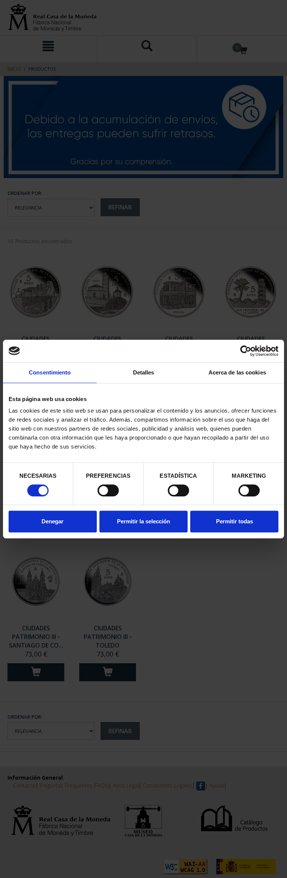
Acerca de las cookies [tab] (237, 372)
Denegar (52, 521)
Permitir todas (234, 521)
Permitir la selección (143, 521)
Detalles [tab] (143, 372)
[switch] (108, 490)
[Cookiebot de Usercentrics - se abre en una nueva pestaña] (245, 351)
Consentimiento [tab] (50, 372)
